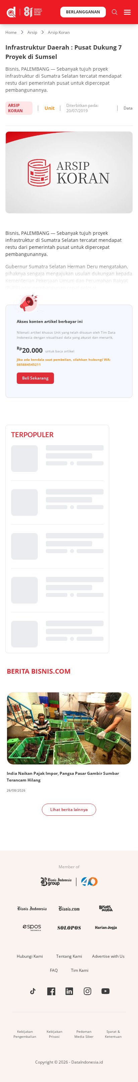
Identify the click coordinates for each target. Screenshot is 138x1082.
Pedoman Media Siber (83, 1034)
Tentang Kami (69, 956)
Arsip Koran (59, 32)
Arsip (32, 32)
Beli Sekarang (35, 378)
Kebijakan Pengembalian (24, 1034)
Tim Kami (79, 970)
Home (11, 32)
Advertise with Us (108, 956)
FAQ (54, 970)
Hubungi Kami (30, 956)
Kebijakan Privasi (54, 1034)
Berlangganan (83, 12)
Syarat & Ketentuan (113, 1034)
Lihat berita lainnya (69, 809)
